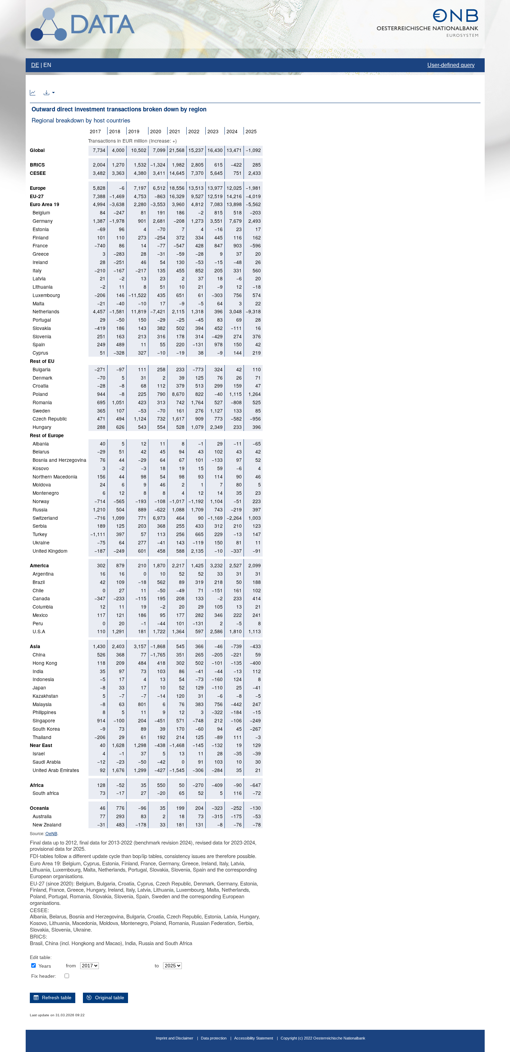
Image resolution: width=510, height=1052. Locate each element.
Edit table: (41, 957)
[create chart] (32, 93)
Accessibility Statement (254, 1038)
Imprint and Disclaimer (174, 1038)
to (157, 965)
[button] (49, 93)
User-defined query (451, 65)
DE (35, 65)
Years (45, 966)
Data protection (214, 1038)
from (71, 965)
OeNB (51, 833)
